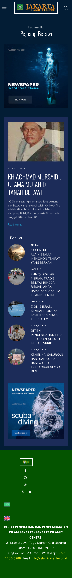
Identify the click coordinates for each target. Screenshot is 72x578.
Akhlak (35, 245)
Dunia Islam (37, 302)
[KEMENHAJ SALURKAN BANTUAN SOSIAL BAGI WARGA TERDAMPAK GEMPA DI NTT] (16, 357)
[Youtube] (29, 491)
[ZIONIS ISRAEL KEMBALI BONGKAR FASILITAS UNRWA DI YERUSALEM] (16, 309)
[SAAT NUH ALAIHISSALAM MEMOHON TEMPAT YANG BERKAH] (16, 252)
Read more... (15, 224)
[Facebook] (25, 470)
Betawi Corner (16, 168)
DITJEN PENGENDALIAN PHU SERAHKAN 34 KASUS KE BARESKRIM (46, 337)
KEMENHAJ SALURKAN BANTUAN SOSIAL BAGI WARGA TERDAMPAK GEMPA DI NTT (47, 363)
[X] (22, 491)
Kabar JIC (36, 269)
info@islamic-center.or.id (49, 558)
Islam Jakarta (38, 326)
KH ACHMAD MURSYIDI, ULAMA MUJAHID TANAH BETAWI (34, 184)
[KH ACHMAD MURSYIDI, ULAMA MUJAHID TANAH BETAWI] (36, 141)
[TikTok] (25, 484)
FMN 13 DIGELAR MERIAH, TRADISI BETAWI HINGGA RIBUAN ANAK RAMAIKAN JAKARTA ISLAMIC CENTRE (45, 285)
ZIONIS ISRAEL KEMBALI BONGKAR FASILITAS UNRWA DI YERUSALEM (46, 313)
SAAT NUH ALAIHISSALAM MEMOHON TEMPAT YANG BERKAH (45, 256)
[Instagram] (25, 477)
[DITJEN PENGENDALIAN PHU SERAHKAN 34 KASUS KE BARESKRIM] (16, 333)
